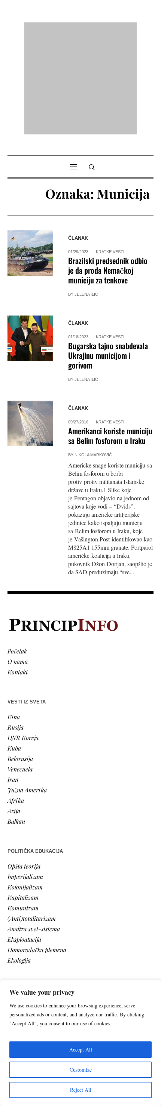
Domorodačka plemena (36, 853)
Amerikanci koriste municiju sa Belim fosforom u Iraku (110, 339)
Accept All (80, 1049)
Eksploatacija (24, 843)
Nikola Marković (93, 359)
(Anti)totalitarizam (31, 822)
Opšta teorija (23, 770)
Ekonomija (21, 929)
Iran (12, 683)
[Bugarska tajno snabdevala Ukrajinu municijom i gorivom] (30, 242)
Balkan (16, 725)
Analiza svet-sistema (33, 832)
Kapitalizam (23, 801)
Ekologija (19, 864)
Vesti (13, 909)
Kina (13, 620)
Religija (17, 961)
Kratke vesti (110, 155)
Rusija (15, 631)
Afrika (15, 704)
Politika (17, 919)
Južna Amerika (27, 694)
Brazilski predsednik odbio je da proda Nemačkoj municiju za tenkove (108, 174)
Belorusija (20, 662)
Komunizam (23, 811)
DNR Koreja (23, 641)
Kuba (14, 652)
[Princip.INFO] (80, 30)
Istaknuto (19, 950)
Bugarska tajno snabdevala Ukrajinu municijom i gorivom (108, 259)
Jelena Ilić (86, 198)
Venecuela (20, 673)
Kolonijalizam (25, 791)
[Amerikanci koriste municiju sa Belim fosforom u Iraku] (30, 327)
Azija (13, 714)
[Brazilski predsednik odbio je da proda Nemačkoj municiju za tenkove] (30, 157)
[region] (80, 1043)
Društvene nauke (29, 940)
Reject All (80, 1089)
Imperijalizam (25, 780)
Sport (14, 971)
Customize (81, 1069)
